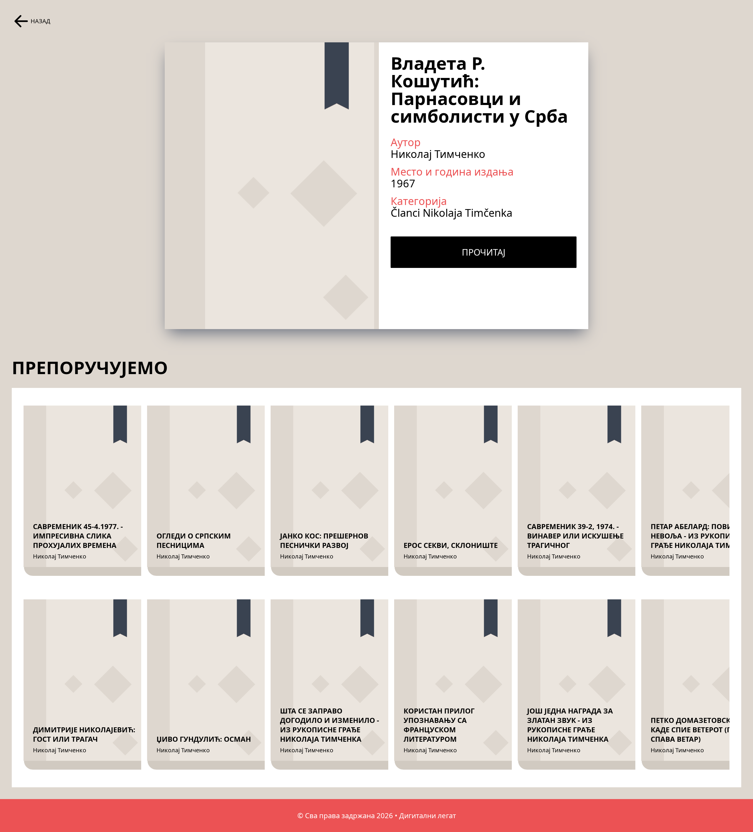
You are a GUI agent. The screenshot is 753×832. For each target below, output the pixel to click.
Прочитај (483, 252)
